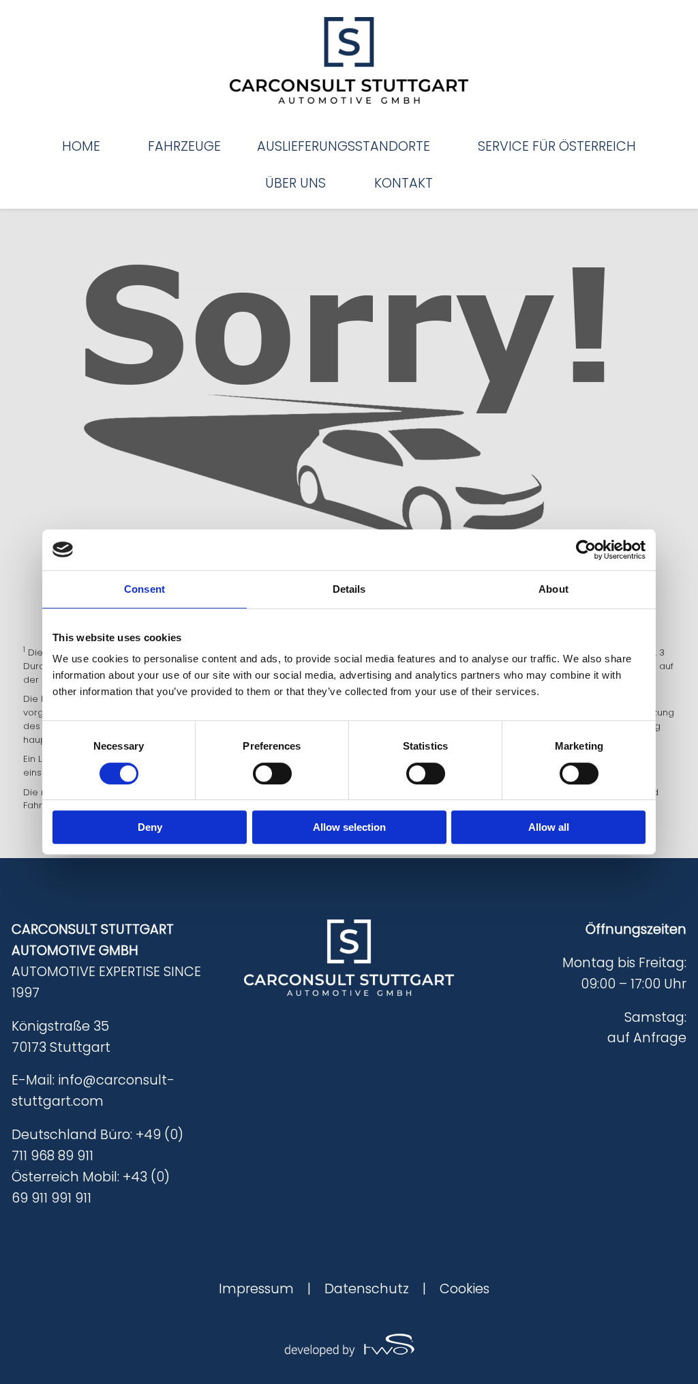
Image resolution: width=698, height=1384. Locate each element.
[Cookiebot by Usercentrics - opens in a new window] (586, 550)
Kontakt (403, 183)
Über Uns (295, 183)
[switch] (272, 773)
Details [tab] (349, 589)
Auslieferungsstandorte (343, 146)
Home (81, 146)
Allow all (548, 827)
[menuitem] (81, 146)
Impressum (256, 1289)
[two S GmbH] (349, 1344)
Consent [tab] (144, 589)
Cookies (464, 1289)
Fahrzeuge (184, 146)
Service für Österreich (557, 146)
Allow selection (349, 827)
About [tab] (553, 589)
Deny (150, 827)
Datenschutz (366, 1289)
